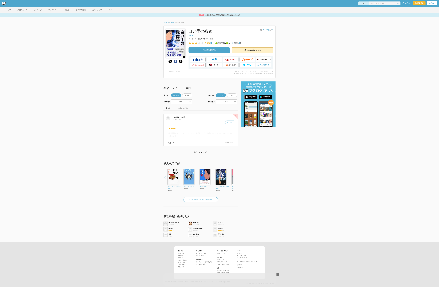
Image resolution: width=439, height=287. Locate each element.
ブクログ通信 (181, 264)
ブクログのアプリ (222, 259)
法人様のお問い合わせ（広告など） (247, 261)
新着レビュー (181, 257)
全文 (232, 95)
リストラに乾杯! (189, 186)
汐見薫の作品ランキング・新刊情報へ (200, 199)
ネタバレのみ (183, 108)
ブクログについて (222, 253)
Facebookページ (242, 267)
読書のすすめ (181, 267)
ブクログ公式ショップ (223, 264)
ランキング (181, 253)
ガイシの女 (203, 186)
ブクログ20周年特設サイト (224, 272)
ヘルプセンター (241, 255)
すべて (168, 108)
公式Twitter (240, 265)
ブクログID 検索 (200, 264)
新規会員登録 (419, 3)
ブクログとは (406, 3)
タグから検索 (200, 255)
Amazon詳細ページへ (254, 50)
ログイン (431, 3)
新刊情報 (180, 255)
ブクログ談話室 (182, 260)
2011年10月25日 (178, 119)
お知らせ (239, 253)
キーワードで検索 (201, 253)
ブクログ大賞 (181, 262)
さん (177, 117)
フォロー (231, 122)
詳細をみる (229, 142)
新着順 (187, 95)
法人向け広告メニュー (243, 257)
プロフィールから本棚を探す (204, 262)
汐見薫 (191, 35)
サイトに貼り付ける (175, 71)
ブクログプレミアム (222, 262)
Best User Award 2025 (223, 270)
